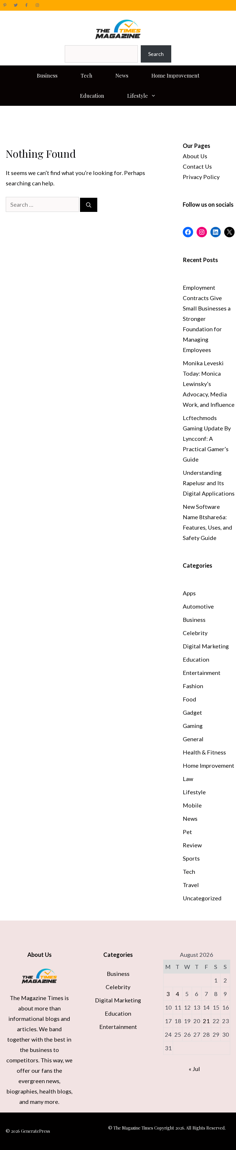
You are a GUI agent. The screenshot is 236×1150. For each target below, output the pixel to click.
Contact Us (197, 166)
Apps (189, 593)
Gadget (192, 712)
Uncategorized (202, 898)
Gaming (193, 725)
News (121, 75)
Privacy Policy (201, 176)
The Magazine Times (36, 997)
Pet (187, 831)
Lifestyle (137, 95)
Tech (86, 75)
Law (188, 778)
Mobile (192, 805)
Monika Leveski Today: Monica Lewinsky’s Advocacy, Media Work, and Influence (209, 384)
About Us (195, 156)
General (193, 738)
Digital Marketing (206, 646)
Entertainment (201, 672)
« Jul (194, 1068)
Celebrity (195, 632)
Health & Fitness (204, 752)
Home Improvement (175, 75)
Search (156, 54)
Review (192, 845)
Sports (191, 858)
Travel (191, 884)
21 (206, 1020)
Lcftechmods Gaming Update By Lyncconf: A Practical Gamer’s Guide (207, 438)
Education (92, 95)
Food (189, 699)
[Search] (88, 205)
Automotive (198, 606)
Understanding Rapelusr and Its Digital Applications (209, 483)
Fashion (193, 685)
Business (47, 75)
